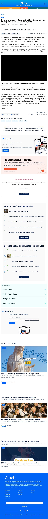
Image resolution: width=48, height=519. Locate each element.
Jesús (3, 448)
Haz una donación (15, 514)
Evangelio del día (9, 299)
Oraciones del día (9, 303)
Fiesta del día (7, 290)
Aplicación (20, 494)
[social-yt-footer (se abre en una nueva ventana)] (20, 511)
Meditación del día (9, 294)
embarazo (8, 120)
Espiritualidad (7, 494)
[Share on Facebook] (37, 33)
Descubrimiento (8, 498)
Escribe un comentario (24, 193)
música (21, 120)
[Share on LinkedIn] (39, 33)
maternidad (15, 120)
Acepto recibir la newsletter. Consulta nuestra (18, 147)
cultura (3, 426)
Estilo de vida (7, 496)
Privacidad (41, 514)
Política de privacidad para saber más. (25, 147)
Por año (32, 492)
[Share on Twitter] (41, 33)
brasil (3, 120)
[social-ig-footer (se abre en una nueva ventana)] (27, 511)
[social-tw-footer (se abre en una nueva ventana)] (25, 511)
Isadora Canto (15, 24)
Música (2, 14)
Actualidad (7, 492)
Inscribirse (6, 150)
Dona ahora (23, 8)
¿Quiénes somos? (23, 514)
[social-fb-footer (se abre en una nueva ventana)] (22, 511)
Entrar (28, 188)
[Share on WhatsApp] (46, 33)
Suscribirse (24, 503)
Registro (10, 8)
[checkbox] (2, 147)
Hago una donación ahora (9, 168)
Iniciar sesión (24, 506)
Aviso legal (30, 514)
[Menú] (8, 3)
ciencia (3, 382)
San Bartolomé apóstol (28, 5)
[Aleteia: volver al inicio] (24, 3)
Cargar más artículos (24, 237)
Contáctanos (35, 514)
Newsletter (20, 492)
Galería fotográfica (40, 112)
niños (25, 120)
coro (3, 404)
